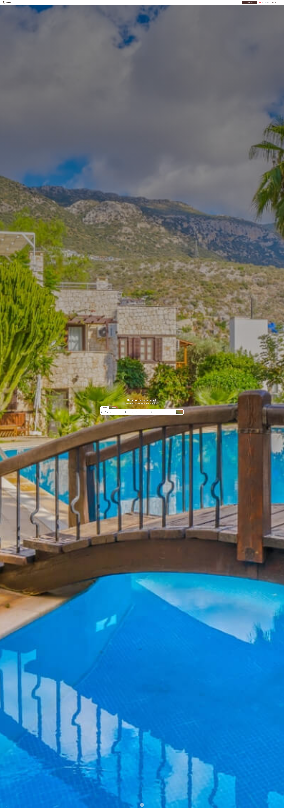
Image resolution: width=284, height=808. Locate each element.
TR (262, 2)
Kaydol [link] (267, 2)
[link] (7, 2)
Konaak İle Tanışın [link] (249, 2)
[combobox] (103, 412)
